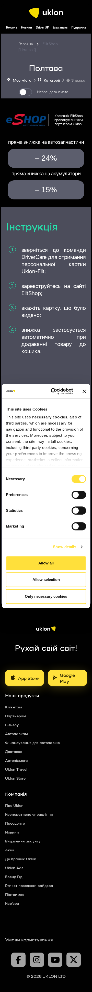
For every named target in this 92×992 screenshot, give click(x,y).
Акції (9, 850)
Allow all (46, 563)
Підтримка (78, 27)
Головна (11, 27)
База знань (59, 27)
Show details (64, 547)
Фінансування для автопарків (32, 742)
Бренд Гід (13, 876)
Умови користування (29, 939)
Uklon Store (15, 778)
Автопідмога (16, 760)
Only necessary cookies (46, 596)
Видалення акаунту (23, 841)
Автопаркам (16, 734)
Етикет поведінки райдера (29, 885)
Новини (26, 27)
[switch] (79, 495)
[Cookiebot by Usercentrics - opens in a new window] (54, 391)
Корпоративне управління (29, 814)
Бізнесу (12, 725)
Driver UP (42, 27)
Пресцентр (15, 823)
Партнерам (15, 716)
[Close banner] (84, 391)
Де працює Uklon (20, 859)
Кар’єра (12, 903)
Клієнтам (13, 707)
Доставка (13, 751)
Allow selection (46, 579)
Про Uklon (14, 805)
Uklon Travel (16, 769)
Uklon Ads (14, 868)
